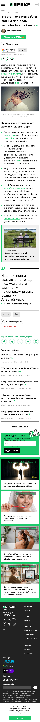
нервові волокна (12, 218)
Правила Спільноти (30, 630)
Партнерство (28, 653)
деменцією (9, 138)
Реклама (27, 649)
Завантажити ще (20, 426)
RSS (4, 629)
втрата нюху (10, 135)
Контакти (27, 620)
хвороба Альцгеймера (14, 188)
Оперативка (13, 12)
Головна (4, 11)
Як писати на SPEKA (30, 638)
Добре (20, 718)
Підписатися (12, 44)
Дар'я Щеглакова (14, 30)
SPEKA (9, 691)
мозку (18, 160)
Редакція (27, 611)
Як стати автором (30, 634)
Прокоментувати (14, 321)
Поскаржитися (11, 326)
